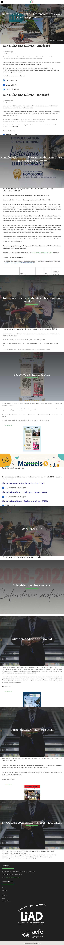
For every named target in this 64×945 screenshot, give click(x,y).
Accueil (4, 887)
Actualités (5, 890)
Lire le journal (8, 425)
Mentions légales (6, 901)
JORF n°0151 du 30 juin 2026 (42, 252)
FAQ (3, 893)
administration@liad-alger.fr (14, 877)
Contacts (4, 895)
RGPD (3, 898)
